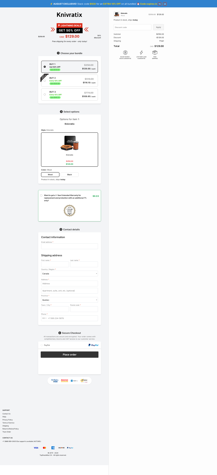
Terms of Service (8, 423)
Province (45, 296)
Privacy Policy (8, 420)
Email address (47, 242)
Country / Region (48, 269)
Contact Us (6, 414)
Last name (75, 260)
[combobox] (69, 273)
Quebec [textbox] (45, 300)
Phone (44, 314)
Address (45, 279)
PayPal (47, 345)
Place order (69, 354)
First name (46, 260)
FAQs (4, 417)
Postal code (75, 305)
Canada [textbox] (45, 273)
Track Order (7, 432)
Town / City (46, 305)
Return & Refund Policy (11, 429)
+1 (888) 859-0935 (9, 441)
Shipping (6, 426)
